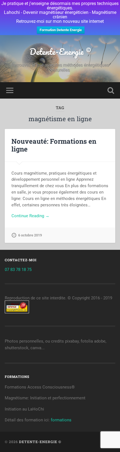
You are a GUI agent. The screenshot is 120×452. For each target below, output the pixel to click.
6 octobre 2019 (30, 235)
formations (61, 419)
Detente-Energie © (60, 51)
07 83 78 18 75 (18, 269)
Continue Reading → (30, 215)
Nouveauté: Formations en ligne (53, 145)
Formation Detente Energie (61, 30)
